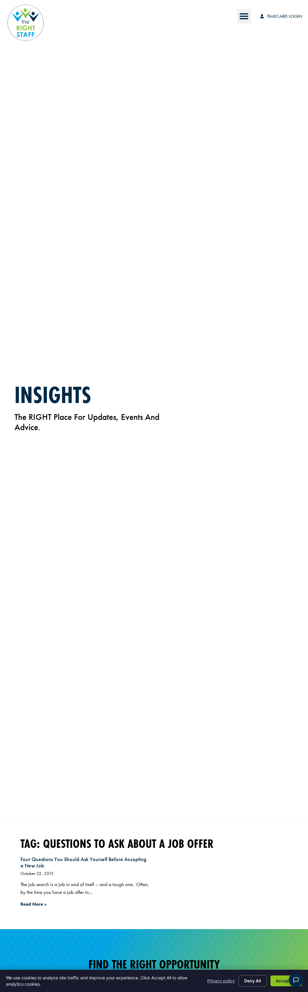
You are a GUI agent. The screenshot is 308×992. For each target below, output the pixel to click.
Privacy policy (221, 980)
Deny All (252, 980)
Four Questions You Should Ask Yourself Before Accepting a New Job (83, 862)
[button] (244, 16)
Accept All (286, 980)
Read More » (33, 904)
